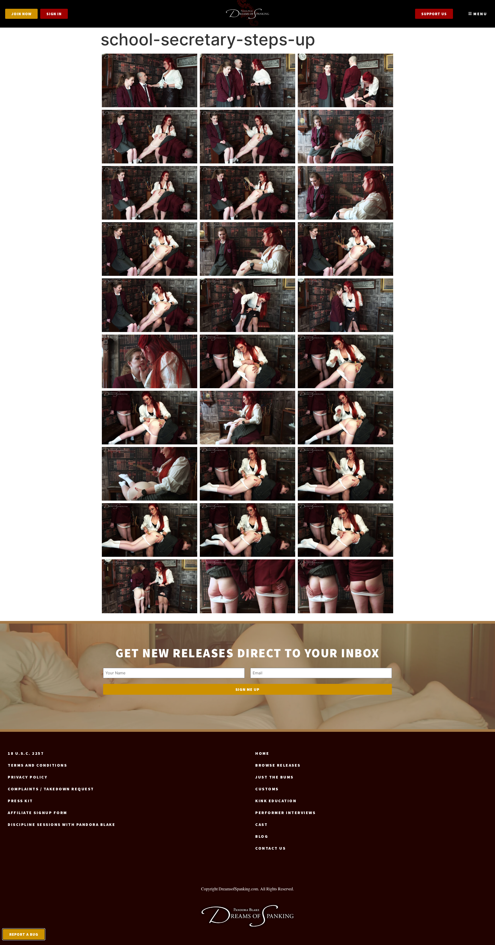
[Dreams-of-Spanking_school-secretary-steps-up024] (345, 474)
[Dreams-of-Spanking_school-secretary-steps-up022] (149, 474)
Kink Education (275, 800)
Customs (267, 788)
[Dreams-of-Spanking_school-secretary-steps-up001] (149, 80)
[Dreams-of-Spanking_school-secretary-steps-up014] (247, 305)
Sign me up (247, 689)
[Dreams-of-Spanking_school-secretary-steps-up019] (149, 417)
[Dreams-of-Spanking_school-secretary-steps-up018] (345, 361)
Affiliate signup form (37, 812)
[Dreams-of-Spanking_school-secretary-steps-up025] (149, 530)
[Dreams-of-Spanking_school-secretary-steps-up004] (149, 136)
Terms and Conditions (37, 765)
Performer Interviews (285, 812)
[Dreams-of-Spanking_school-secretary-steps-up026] (247, 530)
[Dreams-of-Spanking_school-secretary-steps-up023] (247, 474)
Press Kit (20, 800)
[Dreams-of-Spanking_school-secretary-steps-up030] (345, 586)
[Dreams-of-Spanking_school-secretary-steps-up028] (149, 586)
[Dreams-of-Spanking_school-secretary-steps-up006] (345, 136)
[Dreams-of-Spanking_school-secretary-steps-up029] (247, 586)
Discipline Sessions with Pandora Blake (61, 824)
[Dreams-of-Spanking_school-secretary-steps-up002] (247, 80)
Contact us (270, 848)
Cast (261, 824)
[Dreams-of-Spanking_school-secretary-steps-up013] (149, 305)
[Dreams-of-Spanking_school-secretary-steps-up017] (247, 361)
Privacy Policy (27, 777)
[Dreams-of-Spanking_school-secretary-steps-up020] (247, 417)
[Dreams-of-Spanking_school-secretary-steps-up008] (247, 193)
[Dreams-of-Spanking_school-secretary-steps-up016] (149, 361)
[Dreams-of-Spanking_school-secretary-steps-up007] (149, 193)
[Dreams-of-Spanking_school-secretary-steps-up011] (247, 249)
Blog (261, 836)
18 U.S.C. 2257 (26, 753)
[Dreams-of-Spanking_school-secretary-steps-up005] (247, 136)
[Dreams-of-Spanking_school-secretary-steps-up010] (149, 249)
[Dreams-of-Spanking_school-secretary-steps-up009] (345, 193)
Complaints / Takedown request (51, 788)
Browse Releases (278, 765)
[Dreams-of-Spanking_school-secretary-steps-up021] (345, 417)
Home (262, 753)
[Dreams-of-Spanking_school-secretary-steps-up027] (345, 530)
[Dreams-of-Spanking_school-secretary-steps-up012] (345, 249)
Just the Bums (274, 777)
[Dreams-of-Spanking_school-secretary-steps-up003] (345, 80)
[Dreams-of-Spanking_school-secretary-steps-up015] (345, 305)
